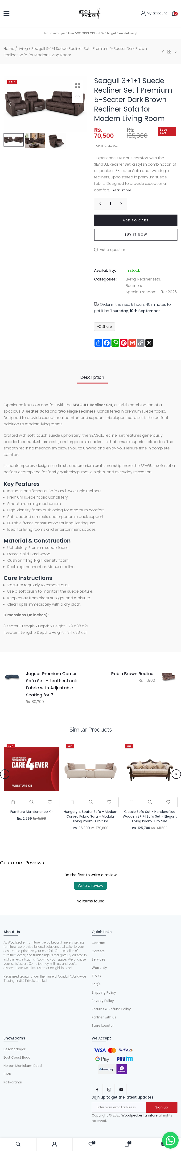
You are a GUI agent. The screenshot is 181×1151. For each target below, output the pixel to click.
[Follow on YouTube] (121, 1089)
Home (9, 48)
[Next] (76, 104)
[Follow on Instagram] (109, 1089)
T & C (96, 976)
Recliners (134, 285)
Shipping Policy (104, 992)
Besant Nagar (14, 1049)
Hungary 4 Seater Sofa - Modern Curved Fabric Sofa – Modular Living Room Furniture (90, 816)
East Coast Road (17, 1057)
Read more (121, 190)
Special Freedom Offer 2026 (151, 292)
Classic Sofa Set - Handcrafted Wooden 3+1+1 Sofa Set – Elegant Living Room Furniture (150, 816)
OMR (7, 1074)
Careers (98, 951)
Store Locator (103, 1025)
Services (98, 959)
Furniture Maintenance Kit (31, 811)
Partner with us (104, 1017)
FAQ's (96, 984)
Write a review (90, 885)
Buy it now (135, 234)
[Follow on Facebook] (97, 1089)
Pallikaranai (13, 1082)
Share (107, 326)
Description (92, 377)
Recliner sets (148, 279)
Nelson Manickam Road (23, 1065)
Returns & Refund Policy (111, 1009)
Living (23, 48)
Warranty (99, 967)
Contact (99, 942)
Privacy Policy (103, 1000)
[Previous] (14, 104)
